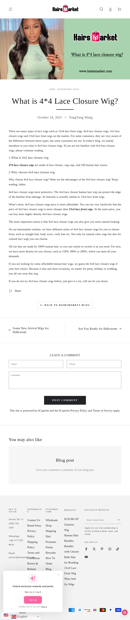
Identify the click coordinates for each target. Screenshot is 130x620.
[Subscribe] (119, 520)
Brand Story (34, 525)
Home (52, 89)
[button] (101, 9)
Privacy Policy (78, 410)
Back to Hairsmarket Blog (67, 305)
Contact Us (33, 520)
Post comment (65, 400)
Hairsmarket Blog (68, 89)
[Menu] (10, 9)
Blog (48, 569)
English (21, 616)
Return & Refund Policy (32, 569)
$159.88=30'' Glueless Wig (71, 524)
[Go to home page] (65, 9)
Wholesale (52, 520)
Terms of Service (103, 410)
